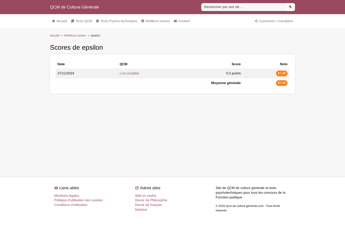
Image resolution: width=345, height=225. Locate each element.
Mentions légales (66, 195)
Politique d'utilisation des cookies (78, 200)
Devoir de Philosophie (151, 200)
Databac (141, 209)
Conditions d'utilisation (70, 205)
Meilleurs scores (155, 21)
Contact (182, 21)
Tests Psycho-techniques (116, 21)
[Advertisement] (172, 110)
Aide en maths (145, 195)
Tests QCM (81, 21)
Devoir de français (148, 205)
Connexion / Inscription (273, 21)
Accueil (59, 21)
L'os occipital (129, 73)
